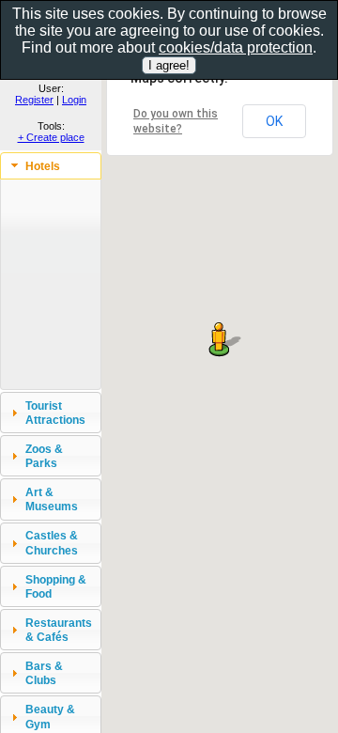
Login (74, 99)
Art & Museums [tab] (51, 499)
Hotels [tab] (42, 166)
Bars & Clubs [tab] (44, 673)
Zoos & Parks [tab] (44, 456)
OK (274, 121)
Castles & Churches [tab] (51, 542)
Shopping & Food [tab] (55, 586)
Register (34, 99)
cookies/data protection (236, 47)
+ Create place (51, 137)
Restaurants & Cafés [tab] (58, 629)
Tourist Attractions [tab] (55, 412)
